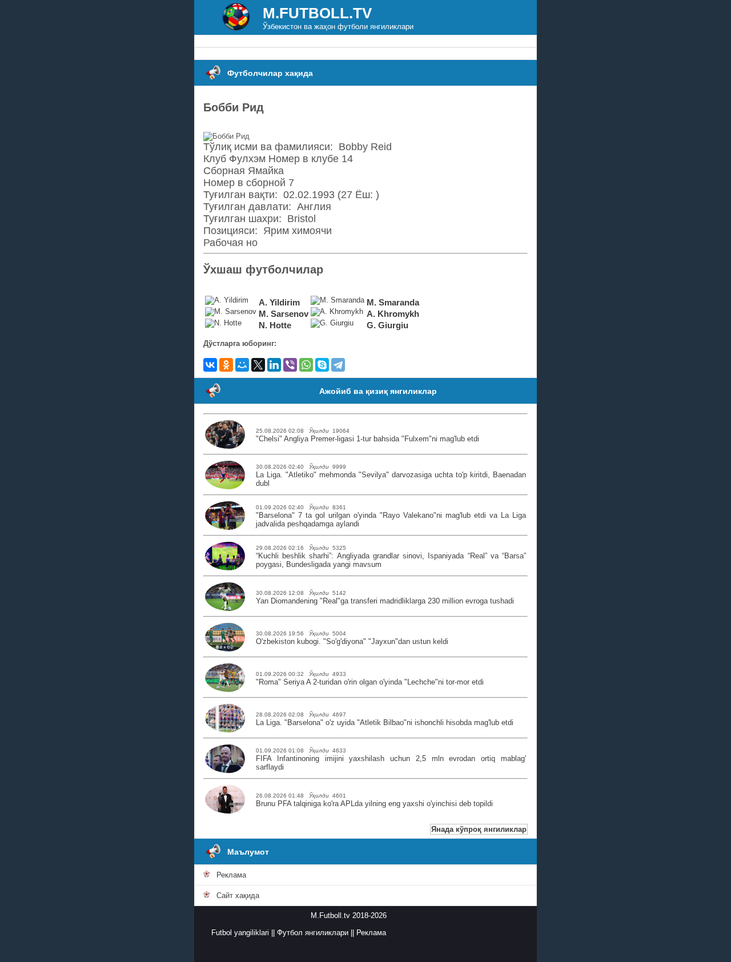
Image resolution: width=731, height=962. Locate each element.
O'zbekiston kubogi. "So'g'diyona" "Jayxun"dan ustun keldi (352, 641)
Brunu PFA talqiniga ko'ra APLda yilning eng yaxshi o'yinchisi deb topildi (374, 803)
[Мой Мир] (242, 365)
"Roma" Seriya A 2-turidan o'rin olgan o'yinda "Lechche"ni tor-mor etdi (370, 682)
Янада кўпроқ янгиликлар (479, 829)
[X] (258, 365)
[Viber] (290, 365)
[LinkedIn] (274, 365)
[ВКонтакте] (210, 365)
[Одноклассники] (226, 365)
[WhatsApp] (306, 365)
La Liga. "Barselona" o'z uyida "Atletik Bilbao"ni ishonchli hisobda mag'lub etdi (384, 722)
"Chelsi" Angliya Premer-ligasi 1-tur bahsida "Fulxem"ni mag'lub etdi (367, 438)
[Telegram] (338, 365)
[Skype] (322, 365)
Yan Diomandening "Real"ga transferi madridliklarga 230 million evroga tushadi (385, 601)
